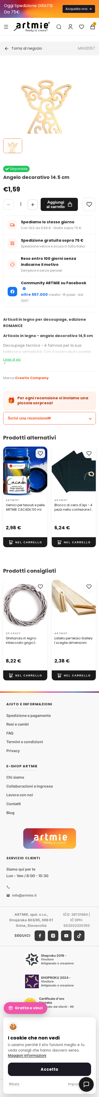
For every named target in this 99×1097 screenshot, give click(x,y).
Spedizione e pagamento (28, 715)
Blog (10, 812)
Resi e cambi (17, 724)
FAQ (9, 733)
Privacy (13, 750)
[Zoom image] (46, 108)
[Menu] (6, 26)
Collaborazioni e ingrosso (29, 786)
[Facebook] (40, 935)
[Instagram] (53, 935)
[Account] (70, 27)
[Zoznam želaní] (81, 27)
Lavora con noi (19, 795)
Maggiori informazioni (27, 1055)
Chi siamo (15, 777)
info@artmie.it (24, 895)
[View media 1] (12, 145)
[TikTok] (79, 935)
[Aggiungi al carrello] (25, 542)
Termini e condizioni (24, 741)
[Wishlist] (89, 204)
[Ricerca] (59, 27)
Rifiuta (14, 1084)
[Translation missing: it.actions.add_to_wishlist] (40, 453)
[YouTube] (66, 935)
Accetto (49, 1069)
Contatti (13, 803)
